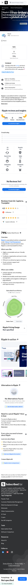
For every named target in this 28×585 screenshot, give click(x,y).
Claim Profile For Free (8, 72)
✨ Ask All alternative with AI (14, 406)
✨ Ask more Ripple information (11, 454)
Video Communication (7, 511)
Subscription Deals (6, 529)
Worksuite (4, 508)
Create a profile (5, 476)
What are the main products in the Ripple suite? (15, 445)
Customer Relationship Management (12, 502)
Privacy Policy (19, 563)
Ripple (3, 9)
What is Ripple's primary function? (13, 442)
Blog (2, 543)
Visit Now (22, 579)
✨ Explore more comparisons (10, 463)
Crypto (3, 517)
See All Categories (6, 520)
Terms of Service (7, 563)
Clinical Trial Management (16, 7)
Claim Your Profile (18, 493)
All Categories (5, 7)
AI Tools (3, 514)
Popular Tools (5, 499)
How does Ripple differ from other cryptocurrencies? (13, 449)
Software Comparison (7, 532)
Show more (4, 103)
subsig (17, 65)
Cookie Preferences (14, 565)
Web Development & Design (9, 505)
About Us (4, 540)
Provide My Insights (14, 123)
